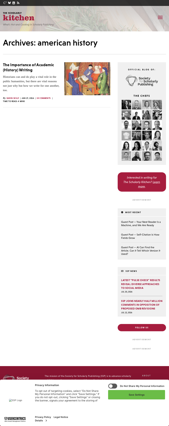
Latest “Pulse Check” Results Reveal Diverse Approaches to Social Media (140, 284)
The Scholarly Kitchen (18, 16)
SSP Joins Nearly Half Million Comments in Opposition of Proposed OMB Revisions (141, 304)
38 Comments (44, 98)
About (146, 375)
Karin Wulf (13, 98)
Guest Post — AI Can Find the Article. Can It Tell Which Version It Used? (140, 250)
